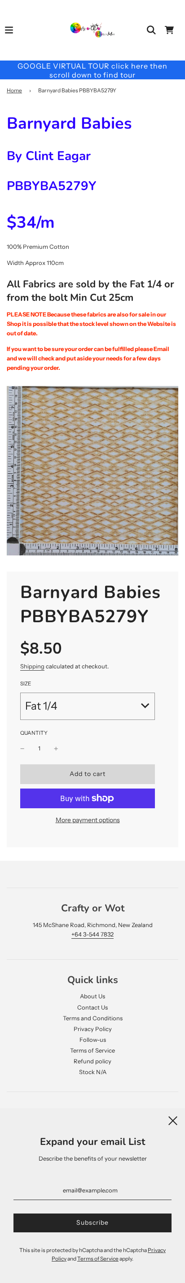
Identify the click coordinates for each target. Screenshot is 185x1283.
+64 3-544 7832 (92, 934)
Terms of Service (92, 1050)
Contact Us (92, 1007)
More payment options (88, 820)
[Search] (151, 30)
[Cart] (169, 30)
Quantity (34, 733)
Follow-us (92, 1039)
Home (14, 90)
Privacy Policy (93, 1028)
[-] (22, 748)
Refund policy (92, 1061)
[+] (56, 748)
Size (25, 684)
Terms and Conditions (93, 1018)
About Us (92, 996)
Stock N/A (92, 1071)
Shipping (32, 666)
